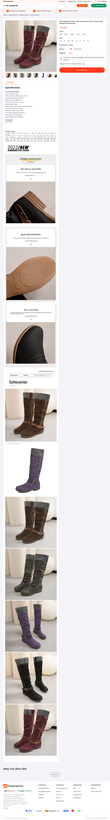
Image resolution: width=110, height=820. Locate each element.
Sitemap (104, 818)
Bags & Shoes (13, 15)
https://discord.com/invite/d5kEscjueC (7, 808)
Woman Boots (35, 15)
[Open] (93, 49)
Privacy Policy (97, 818)
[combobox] (79, 49)
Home (5, 15)
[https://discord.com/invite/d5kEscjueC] (7, 808)
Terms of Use (89, 818)
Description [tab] (10, 82)
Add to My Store (82, 70)
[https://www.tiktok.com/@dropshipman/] (5, 808)
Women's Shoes (24, 15)
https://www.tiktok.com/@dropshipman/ (5, 808)
